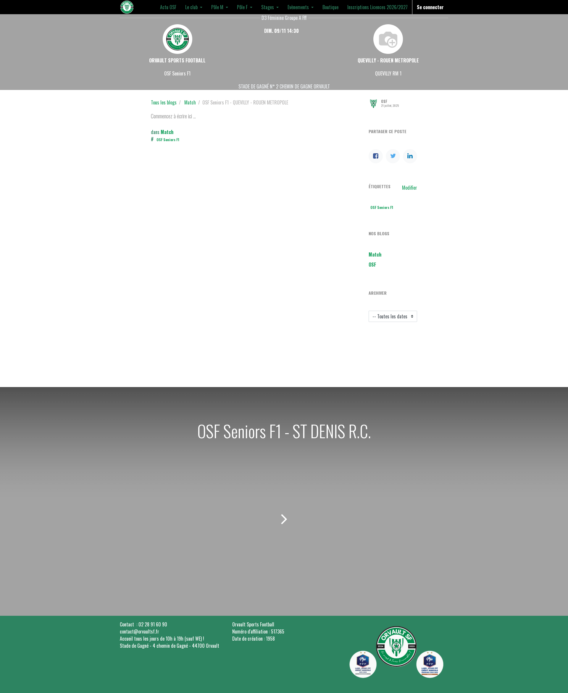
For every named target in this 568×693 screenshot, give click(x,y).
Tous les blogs (164, 102)
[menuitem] (168, 7)
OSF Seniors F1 (167, 139)
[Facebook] (376, 156)
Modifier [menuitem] (409, 187)
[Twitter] (393, 156)
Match (190, 102)
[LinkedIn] (410, 156)
